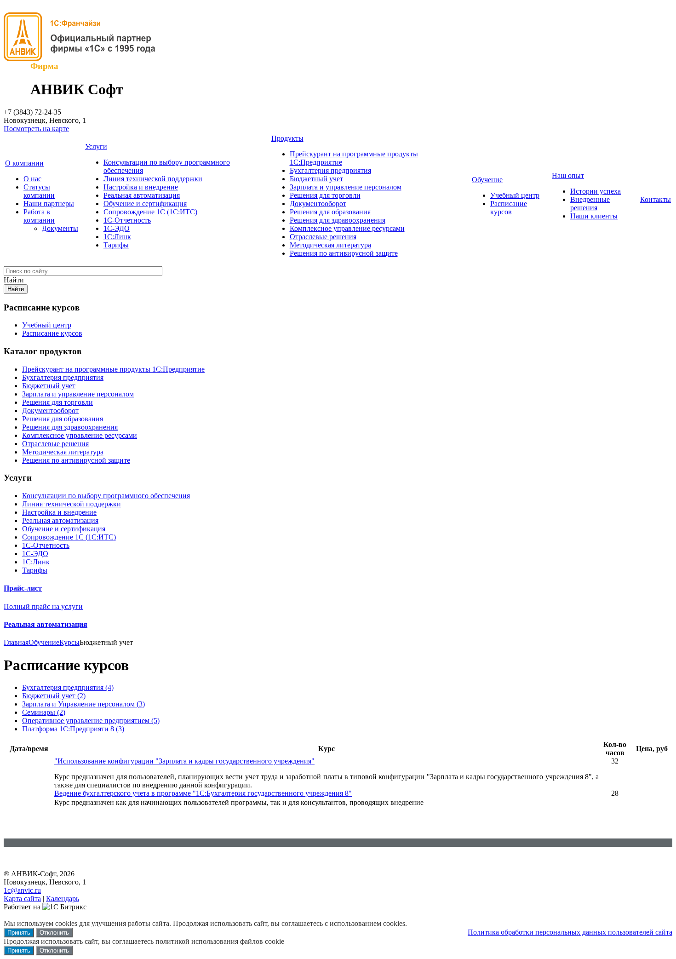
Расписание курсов (508, 208)
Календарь (62, 898)
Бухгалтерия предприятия (330, 170)
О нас (32, 179)
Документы (60, 228)
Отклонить (54, 932)
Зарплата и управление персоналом (345, 187)
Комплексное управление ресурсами (347, 228)
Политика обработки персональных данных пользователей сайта (570, 932)
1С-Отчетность (127, 220)
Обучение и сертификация (145, 203)
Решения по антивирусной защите (344, 253)
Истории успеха (595, 191)
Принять (18, 932)
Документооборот (318, 203)
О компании (24, 163)
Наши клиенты (594, 216)
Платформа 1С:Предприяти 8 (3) (73, 729)
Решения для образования (330, 212)
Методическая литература (330, 245)
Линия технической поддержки (152, 179)
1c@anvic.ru (22, 890)
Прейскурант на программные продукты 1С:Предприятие (113, 369)
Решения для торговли (325, 195)
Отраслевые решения (323, 237)
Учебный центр (514, 195)
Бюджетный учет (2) (54, 696)
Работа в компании (39, 216)
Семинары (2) (43, 712)
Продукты (287, 138)
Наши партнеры (48, 203)
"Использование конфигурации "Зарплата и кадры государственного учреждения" (184, 761)
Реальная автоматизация (141, 195)
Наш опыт (568, 175)
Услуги (96, 146)
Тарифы (116, 245)
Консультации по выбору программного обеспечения (106, 496)
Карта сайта (22, 898)
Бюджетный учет (316, 179)
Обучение (487, 180)
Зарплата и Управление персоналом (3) (83, 704)
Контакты (655, 199)
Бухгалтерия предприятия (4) (68, 687)
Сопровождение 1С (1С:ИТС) (150, 212)
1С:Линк (117, 237)
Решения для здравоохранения (337, 220)
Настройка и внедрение (140, 187)
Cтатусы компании (39, 191)
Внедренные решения (590, 203)
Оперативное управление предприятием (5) (91, 720)
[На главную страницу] (84, 59)
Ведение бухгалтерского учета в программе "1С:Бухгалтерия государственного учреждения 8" (203, 793)
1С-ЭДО (116, 228)
